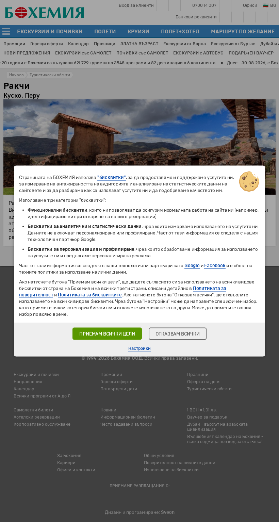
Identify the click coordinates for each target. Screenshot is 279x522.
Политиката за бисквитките (90, 295)
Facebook (214, 265)
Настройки (139, 348)
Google (192, 265)
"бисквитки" (111, 177)
